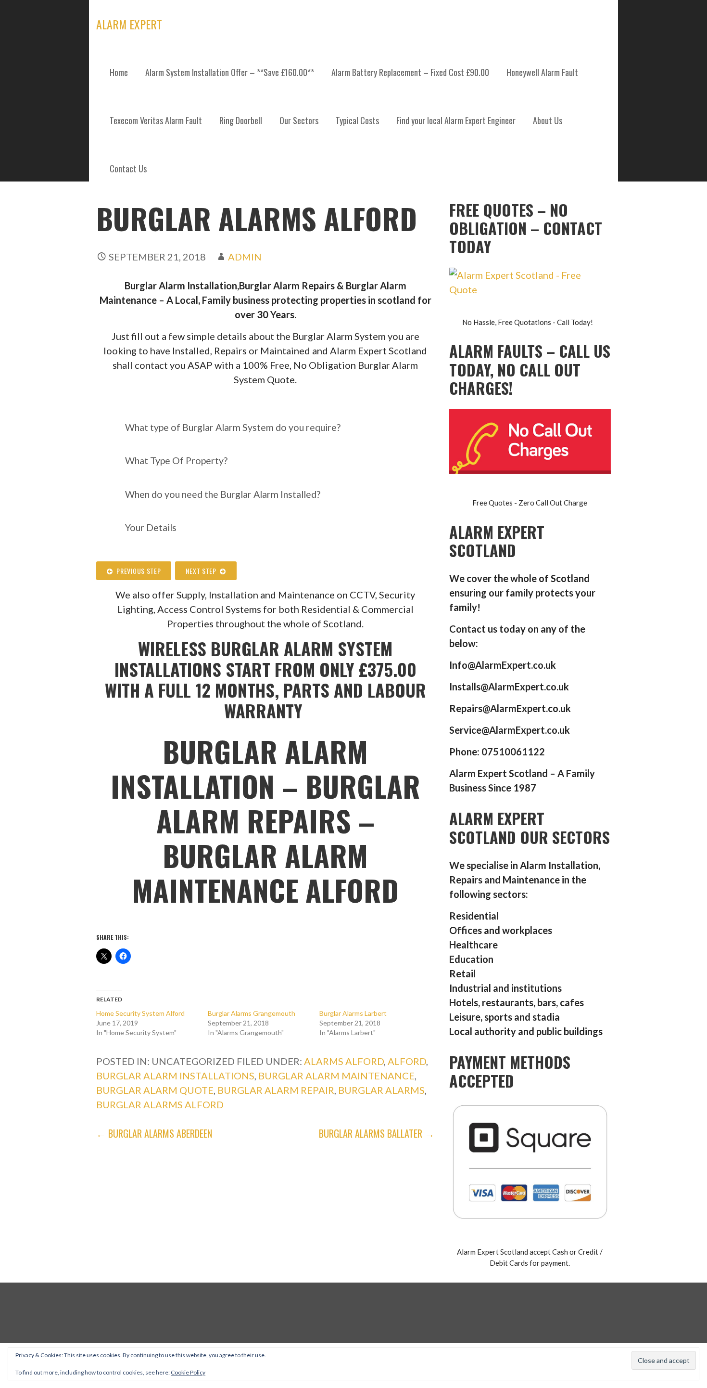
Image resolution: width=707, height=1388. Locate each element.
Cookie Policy (188, 1372)
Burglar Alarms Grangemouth (251, 1013)
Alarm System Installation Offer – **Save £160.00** (229, 72)
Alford (407, 1061)
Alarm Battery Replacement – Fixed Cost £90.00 (410, 72)
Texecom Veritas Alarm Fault (156, 120)
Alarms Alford (344, 1061)
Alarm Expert (129, 24)
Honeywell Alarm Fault (542, 72)
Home (119, 72)
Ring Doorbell (240, 120)
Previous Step (137, 571)
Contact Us (128, 168)
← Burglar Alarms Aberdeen (154, 1133)
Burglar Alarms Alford (160, 1104)
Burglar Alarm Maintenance (336, 1075)
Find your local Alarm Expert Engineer (456, 120)
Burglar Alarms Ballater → (376, 1133)
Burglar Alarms (381, 1090)
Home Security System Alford (140, 1013)
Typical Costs (357, 120)
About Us (547, 120)
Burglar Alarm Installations (175, 1075)
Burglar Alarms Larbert (353, 1013)
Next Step (203, 571)
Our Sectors (298, 120)
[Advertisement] (353, 264)
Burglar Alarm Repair (275, 1090)
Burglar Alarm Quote (155, 1090)
